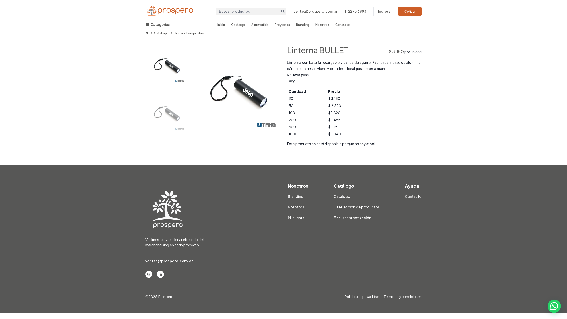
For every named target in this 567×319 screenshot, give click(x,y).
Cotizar (410, 11)
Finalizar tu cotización (352, 217)
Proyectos (282, 25)
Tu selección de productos (357, 207)
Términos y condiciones (403, 296)
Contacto (342, 25)
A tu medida (259, 25)
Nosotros (322, 25)
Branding (302, 25)
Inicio (221, 25)
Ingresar (385, 11)
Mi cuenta (296, 217)
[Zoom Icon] (235, 88)
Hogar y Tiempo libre (189, 33)
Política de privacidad (361, 296)
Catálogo (238, 25)
